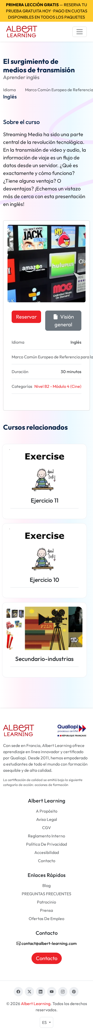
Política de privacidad (46, 844)
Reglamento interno (46, 835)
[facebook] (18, 991)
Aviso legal (46, 819)
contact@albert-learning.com (49, 943)
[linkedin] (40, 991)
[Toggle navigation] (79, 32)
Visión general (64, 320)
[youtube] (51, 991)
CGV (46, 827)
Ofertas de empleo (46, 918)
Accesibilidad (46, 852)
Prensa (46, 910)
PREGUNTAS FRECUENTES (46, 893)
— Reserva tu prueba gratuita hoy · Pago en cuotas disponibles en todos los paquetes (46, 11)
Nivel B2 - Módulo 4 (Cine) (57, 386)
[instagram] (62, 991)
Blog (46, 885)
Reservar (26, 316)
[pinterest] (74, 991)
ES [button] (45, 1022)
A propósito (46, 811)
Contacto (46, 860)
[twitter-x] (29, 991)
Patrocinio (46, 902)
